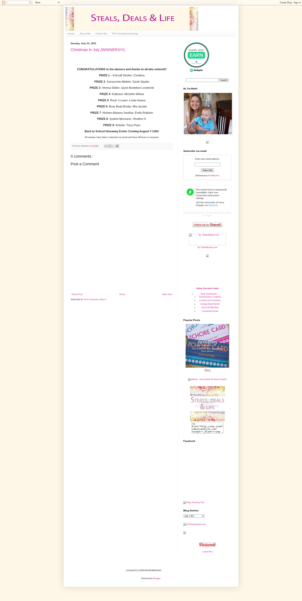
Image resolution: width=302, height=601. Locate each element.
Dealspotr (199, 213)
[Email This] (106, 146)
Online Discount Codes (207, 288)
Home (71, 33)
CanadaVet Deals (210, 311)
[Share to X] (113, 146)
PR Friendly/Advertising (125, 33)
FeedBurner (213, 175)
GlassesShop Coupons (210, 297)
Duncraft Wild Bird (210, 307)
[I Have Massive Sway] (184, 533)
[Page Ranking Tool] (193, 502)
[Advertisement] (122, 267)
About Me (85, 33)
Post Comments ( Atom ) (95, 299)
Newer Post (76, 294)
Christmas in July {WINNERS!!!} (98, 50)
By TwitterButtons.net (207, 247)
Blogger (156, 578)
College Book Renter (210, 304)
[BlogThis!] (110, 146)
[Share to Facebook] (117, 146)
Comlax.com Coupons (210, 300)
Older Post (167, 294)
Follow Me (101, 33)
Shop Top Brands (208, 294)
